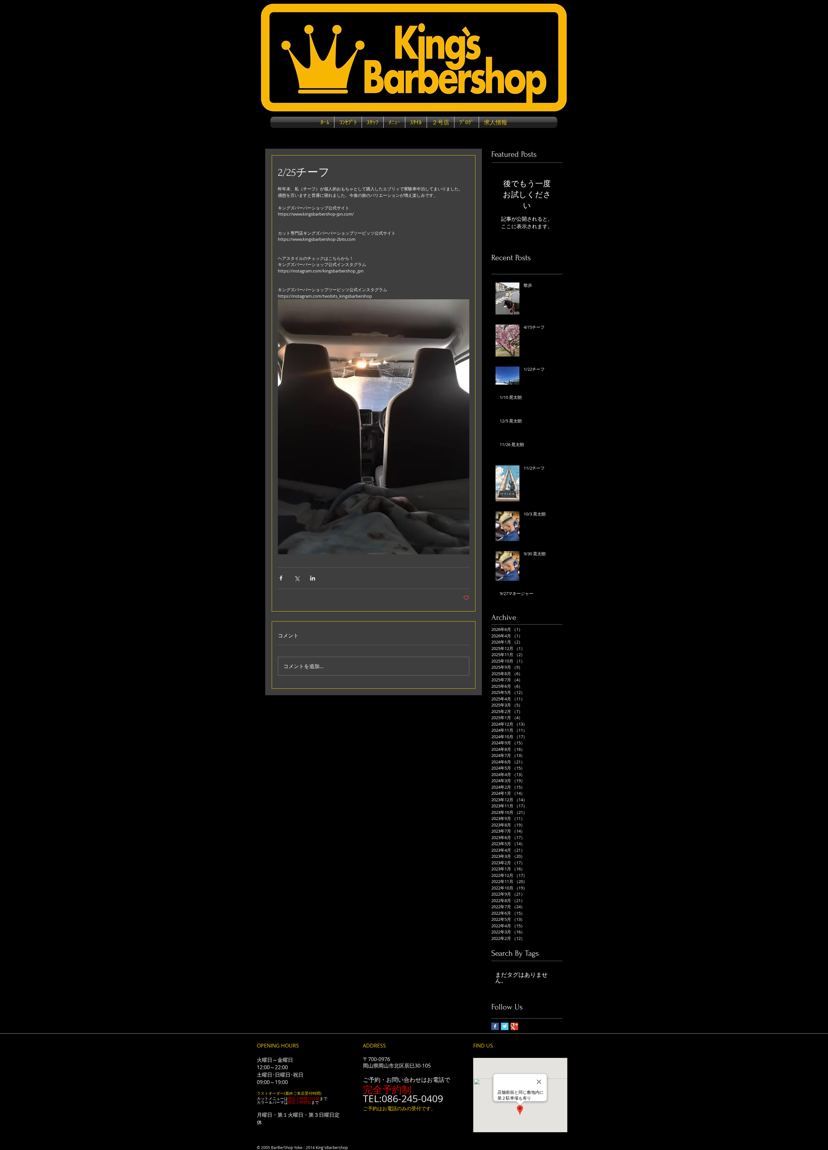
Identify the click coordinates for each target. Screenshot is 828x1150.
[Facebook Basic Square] (495, 1026)
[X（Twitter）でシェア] (297, 578)
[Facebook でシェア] (281, 578)
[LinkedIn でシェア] (313, 578)
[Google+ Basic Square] (514, 1026)
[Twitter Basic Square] (504, 1026)
